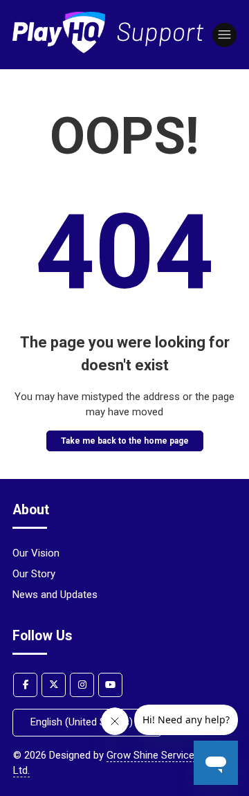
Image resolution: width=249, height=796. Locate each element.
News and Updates (55, 594)
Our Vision (35, 553)
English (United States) (83, 722)
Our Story (33, 574)
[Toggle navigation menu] (224, 35)
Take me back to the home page (125, 441)
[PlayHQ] (108, 50)
